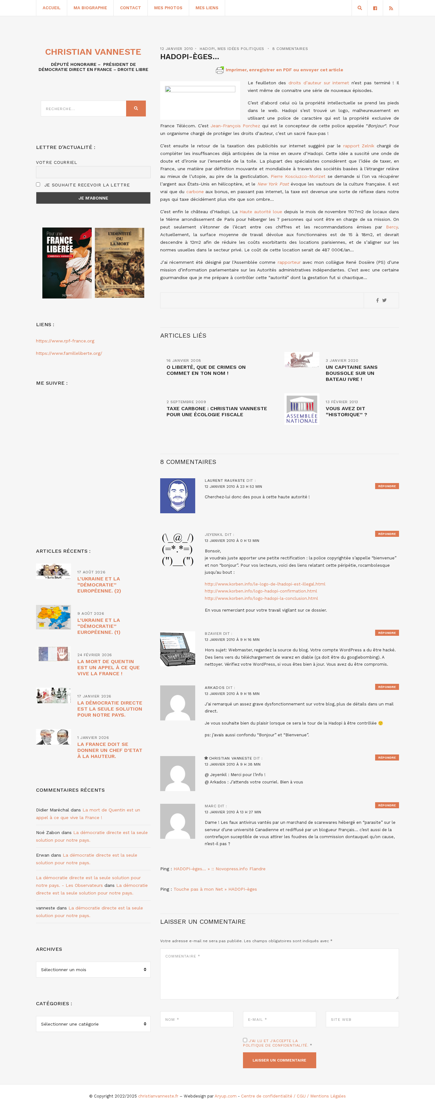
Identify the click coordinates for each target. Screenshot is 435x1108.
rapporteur (289, 262)
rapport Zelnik (358, 145)
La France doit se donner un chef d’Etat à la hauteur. (109, 750)
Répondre (387, 486)
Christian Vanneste (230, 758)
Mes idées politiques (241, 48)
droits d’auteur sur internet (319, 82)
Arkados (215, 687)
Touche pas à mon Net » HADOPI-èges (215, 889)
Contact (130, 7)
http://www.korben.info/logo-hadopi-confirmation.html (261, 591)
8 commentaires (290, 48)
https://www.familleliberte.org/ (69, 353)
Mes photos (168, 7)
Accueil (52, 7)
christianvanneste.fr (158, 1096)
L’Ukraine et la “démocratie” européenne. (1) (98, 626)
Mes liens (207, 7)
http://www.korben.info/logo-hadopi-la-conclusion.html (261, 598)
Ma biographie (90, 7)
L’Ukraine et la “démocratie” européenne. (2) (99, 585)
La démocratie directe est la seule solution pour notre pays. (109, 709)
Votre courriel (56, 162)
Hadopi (207, 48)
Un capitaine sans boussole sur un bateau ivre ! (352, 373)
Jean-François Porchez (235, 125)
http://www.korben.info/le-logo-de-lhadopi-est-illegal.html (265, 584)
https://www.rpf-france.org (65, 340)
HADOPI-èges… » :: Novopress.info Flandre (220, 868)
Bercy (392, 226)
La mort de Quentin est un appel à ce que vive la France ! (108, 667)
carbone (195, 191)
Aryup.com (226, 1096)
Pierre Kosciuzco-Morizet (298, 176)
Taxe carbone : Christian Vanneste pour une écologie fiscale (217, 411)
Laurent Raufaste (225, 480)
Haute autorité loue (260, 211)
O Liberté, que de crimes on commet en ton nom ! (206, 370)
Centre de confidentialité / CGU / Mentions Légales (293, 1096)
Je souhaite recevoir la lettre (86, 184)
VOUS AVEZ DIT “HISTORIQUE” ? (346, 411)
